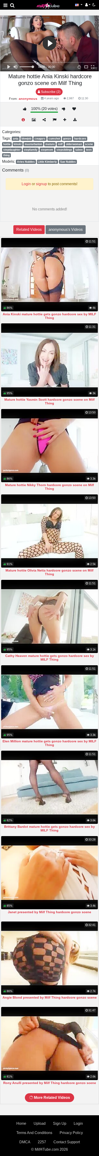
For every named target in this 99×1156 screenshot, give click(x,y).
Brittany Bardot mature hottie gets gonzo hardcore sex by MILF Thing (49, 828)
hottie (7, 144)
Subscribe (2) (50, 92)
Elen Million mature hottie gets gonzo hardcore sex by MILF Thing (49, 743)
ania (15, 138)
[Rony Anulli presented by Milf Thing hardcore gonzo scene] (49, 1043)
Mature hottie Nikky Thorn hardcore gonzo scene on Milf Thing (49, 487)
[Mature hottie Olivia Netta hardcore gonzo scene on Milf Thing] (49, 531)
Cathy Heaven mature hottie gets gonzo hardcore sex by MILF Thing (49, 657)
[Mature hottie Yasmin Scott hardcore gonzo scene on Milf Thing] (49, 360)
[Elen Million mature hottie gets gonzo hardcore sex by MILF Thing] (49, 701)
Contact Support (66, 1142)
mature (50, 144)
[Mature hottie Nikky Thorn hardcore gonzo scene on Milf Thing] (49, 445)
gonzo (67, 138)
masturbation (33, 144)
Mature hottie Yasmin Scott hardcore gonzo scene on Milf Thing (49, 401)
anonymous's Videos (66, 229)
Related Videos (29, 229)
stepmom (47, 149)
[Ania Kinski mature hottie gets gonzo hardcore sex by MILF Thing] (49, 274)
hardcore (80, 138)
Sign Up (59, 1123)
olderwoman (74, 144)
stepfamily (31, 149)
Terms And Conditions (34, 1133)
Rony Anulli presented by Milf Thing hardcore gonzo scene (49, 1083)
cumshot (54, 138)
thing (6, 155)
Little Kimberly (47, 161)
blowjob (26, 138)
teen (89, 149)
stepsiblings (64, 149)
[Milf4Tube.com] (48, 6)
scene (89, 144)
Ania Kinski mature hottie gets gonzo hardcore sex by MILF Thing (49, 316)
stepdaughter (12, 149)
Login (78, 1123)
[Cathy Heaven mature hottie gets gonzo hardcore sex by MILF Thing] (49, 616)
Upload (40, 1123)
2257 (42, 1142)
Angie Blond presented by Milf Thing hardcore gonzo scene (50, 997)
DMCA (24, 1142)
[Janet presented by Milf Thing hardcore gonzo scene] (49, 872)
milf (60, 144)
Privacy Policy (71, 1133)
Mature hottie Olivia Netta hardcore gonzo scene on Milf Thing (49, 572)
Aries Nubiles (26, 161)
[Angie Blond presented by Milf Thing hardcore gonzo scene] (49, 958)
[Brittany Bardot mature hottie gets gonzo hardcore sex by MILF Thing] (49, 787)
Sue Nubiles (68, 161)
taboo (79, 149)
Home (21, 1123)
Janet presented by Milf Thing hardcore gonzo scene (49, 912)
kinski (17, 144)
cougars (40, 138)
